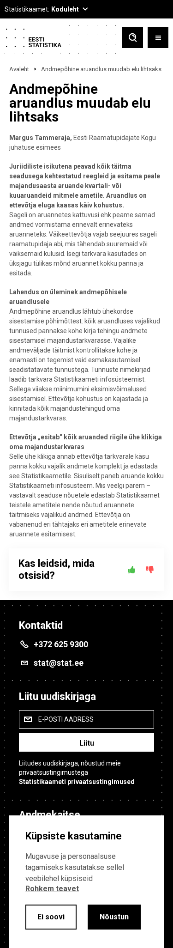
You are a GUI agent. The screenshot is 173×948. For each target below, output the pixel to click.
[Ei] (150, 569)
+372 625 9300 (61, 644)
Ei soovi (51, 916)
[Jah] (131, 569)
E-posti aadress (66, 719)
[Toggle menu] (158, 39)
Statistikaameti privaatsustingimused (77, 781)
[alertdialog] (86, 881)
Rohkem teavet (52, 888)
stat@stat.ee (59, 663)
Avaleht (19, 69)
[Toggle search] (133, 39)
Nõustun (114, 916)
